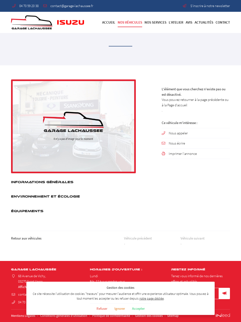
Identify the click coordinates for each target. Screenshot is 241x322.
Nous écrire (177, 143)
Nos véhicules (130, 22)
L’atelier (176, 22)
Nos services (155, 22)
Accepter (138, 308)
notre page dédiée (151, 299)
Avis (189, 22)
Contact (223, 22)
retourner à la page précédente (202, 99)
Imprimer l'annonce (183, 153)
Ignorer (119, 308)
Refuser (101, 308)
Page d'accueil (177, 105)
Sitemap (173, 316)
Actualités (204, 22)
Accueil (108, 22)
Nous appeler (178, 133)
